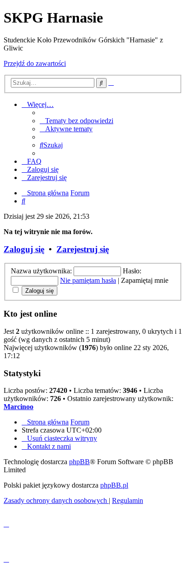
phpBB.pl (114, 485)
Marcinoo (18, 406)
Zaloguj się (24, 249)
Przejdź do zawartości (35, 63)
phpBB (79, 462)
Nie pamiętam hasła (88, 280)
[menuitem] (76, 120)
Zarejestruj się (82, 249)
